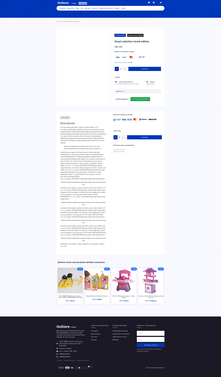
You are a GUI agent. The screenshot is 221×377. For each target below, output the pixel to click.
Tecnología (62, 8)
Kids (82, 8)
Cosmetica (95, 8)
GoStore (63, 3)
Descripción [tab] (65, 117)
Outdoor (123, 8)
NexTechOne (160, 367)
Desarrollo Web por (151, 367)
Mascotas (87, 8)
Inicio (58, 21)
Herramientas (70, 8)
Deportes (117, 8)
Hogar (77, 8)
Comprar (144, 69)
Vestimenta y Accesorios (106, 8)
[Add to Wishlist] (117, 69)
